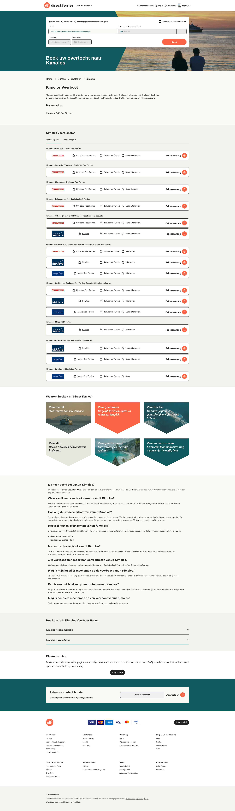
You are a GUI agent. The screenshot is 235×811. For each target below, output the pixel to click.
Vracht (85, 742)
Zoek (174, 42)
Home (49, 79)
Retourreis (55, 22)
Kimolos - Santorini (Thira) (58, 165)
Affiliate (85, 766)
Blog (158, 738)
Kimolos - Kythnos (54, 340)
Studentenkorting (52, 776)
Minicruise (86, 745)
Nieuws (49, 770)
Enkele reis (68, 22)
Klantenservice (161, 745)
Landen (49, 738)
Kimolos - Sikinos (54, 182)
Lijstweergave (52, 140)
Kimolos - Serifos (53, 283)
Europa (62, 79)
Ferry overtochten (52, 752)
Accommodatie (88, 738)
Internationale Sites (53, 766)
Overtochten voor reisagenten (94, 770)
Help (158, 749)
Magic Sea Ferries (103, 245)
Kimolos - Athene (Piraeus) (58, 216)
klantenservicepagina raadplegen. (137, 799)
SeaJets (99, 216)
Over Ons (49, 773)
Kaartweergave (69, 140)
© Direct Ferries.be (52, 794)
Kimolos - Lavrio (53, 369)
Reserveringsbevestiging (128, 745)
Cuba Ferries (161, 766)
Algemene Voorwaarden (128, 773)
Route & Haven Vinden (54, 745)
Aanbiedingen (51, 749)
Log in (121, 738)
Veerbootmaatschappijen (55, 742)
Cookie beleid (124, 766)
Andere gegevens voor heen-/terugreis (92, 22)
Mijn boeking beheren (127, 742)
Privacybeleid (124, 770)
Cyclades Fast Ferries (71, 148)
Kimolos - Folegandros (56, 199)
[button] (117, 629)
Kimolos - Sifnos (53, 245)
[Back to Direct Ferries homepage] (58, 5)
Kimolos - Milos (53, 322)
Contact (159, 742)
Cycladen (76, 79)
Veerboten (160, 770)
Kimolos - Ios (52, 148)
